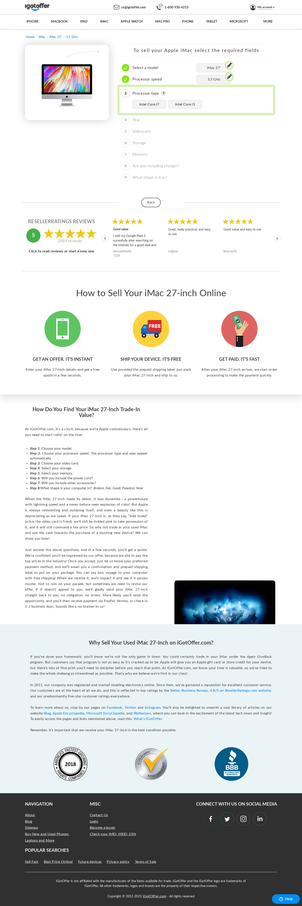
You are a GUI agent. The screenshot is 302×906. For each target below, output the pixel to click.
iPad (84, 21)
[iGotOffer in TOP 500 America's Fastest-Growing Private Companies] (70, 764)
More (268, 21)
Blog (47, 713)
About (30, 815)
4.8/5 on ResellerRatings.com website (240, 690)
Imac (104, 21)
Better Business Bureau (189, 690)
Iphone (33, 21)
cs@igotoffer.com (133, 7)
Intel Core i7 (149, 104)
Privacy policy (118, 862)
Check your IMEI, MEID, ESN (113, 834)
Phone (188, 21)
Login (94, 821)
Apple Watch (132, 21)
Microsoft (239, 21)
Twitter (130, 707)
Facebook (114, 707)
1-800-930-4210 (176, 7)
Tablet (211, 21)
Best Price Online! (58, 862)
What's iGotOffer (148, 719)
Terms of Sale (145, 862)
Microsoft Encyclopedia (105, 713)
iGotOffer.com (154, 896)
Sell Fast (31, 862)
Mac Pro (162, 21)
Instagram (153, 707)
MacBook (59, 21)
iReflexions (142, 713)
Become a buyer (102, 827)
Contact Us (99, 815)
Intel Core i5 (185, 104)
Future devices (89, 862)
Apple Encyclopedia (68, 713)
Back (151, 202)
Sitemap (31, 827)
